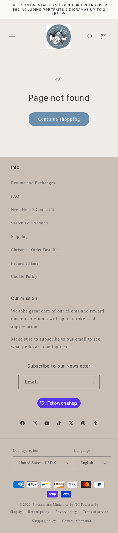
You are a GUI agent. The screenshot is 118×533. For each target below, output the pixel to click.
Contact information (77, 521)
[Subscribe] (92, 382)
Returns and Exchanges (33, 182)
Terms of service (95, 512)
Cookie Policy (24, 276)
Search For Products (30, 223)
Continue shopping (59, 119)
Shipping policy (44, 521)
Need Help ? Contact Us (34, 209)
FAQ (15, 196)
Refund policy (38, 512)
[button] (12, 36)
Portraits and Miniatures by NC (56, 505)
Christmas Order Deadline (35, 249)
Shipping (19, 236)
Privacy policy (66, 512)
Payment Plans (24, 263)
